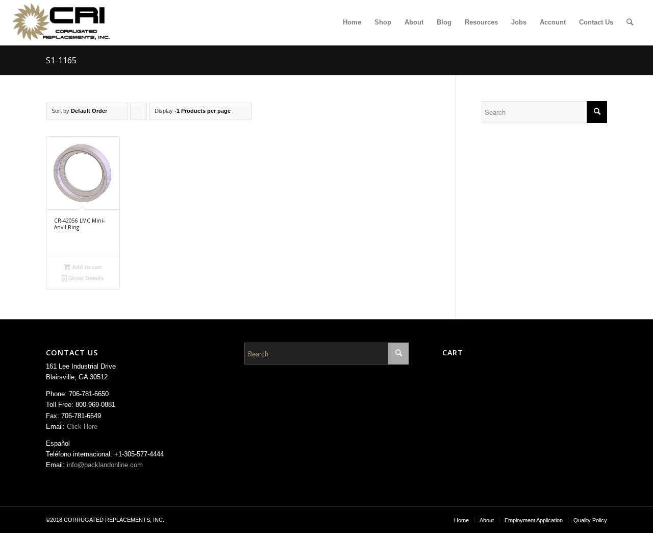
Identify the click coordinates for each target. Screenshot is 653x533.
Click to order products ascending (139, 113)
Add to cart (86, 267)
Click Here (82, 426)
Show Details (85, 278)
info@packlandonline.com (105, 465)
